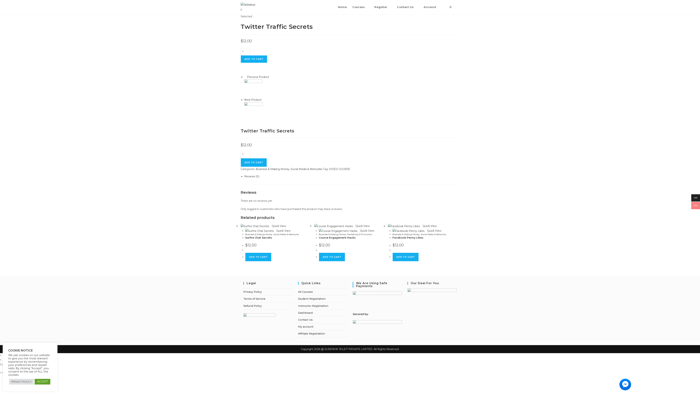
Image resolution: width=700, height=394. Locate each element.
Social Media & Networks (306, 169)
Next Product (253, 99)
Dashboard (305, 312)
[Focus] (253, 111)
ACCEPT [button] (42, 381)
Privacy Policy (252, 291)
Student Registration (312, 298)
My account (305, 326)
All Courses (305, 291)
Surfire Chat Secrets (258, 237)
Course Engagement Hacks (337, 237)
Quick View (278, 226)
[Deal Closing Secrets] (253, 88)
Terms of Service (254, 298)
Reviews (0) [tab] (251, 176)
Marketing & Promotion (359, 234)
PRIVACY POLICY (21, 381)
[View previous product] (245, 77)
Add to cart (253, 59)
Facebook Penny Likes (407, 237)
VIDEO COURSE (339, 169)
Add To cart (253, 162)
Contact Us (305, 319)
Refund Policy (252, 306)
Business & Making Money (272, 169)
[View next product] (263, 99)
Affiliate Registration (311, 333)
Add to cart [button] (258, 257)
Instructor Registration (313, 306)
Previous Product (258, 77)
